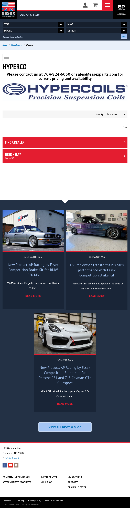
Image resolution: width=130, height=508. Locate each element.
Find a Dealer (14, 142)
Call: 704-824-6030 (29, 15)
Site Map (20, 500)
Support (73, 482)
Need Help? (13, 156)
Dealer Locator (77, 487)
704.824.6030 (11, 457)
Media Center (49, 477)
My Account (75, 477)
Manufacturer (16, 45)
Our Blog (46, 482)
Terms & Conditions (54, 500)
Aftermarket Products (17, 482)
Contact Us (8, 500)
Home (5, 45)
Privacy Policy (34, 500)
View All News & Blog (65, 427)
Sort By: (99, 114)
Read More (33, 295)
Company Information (16, 477)
